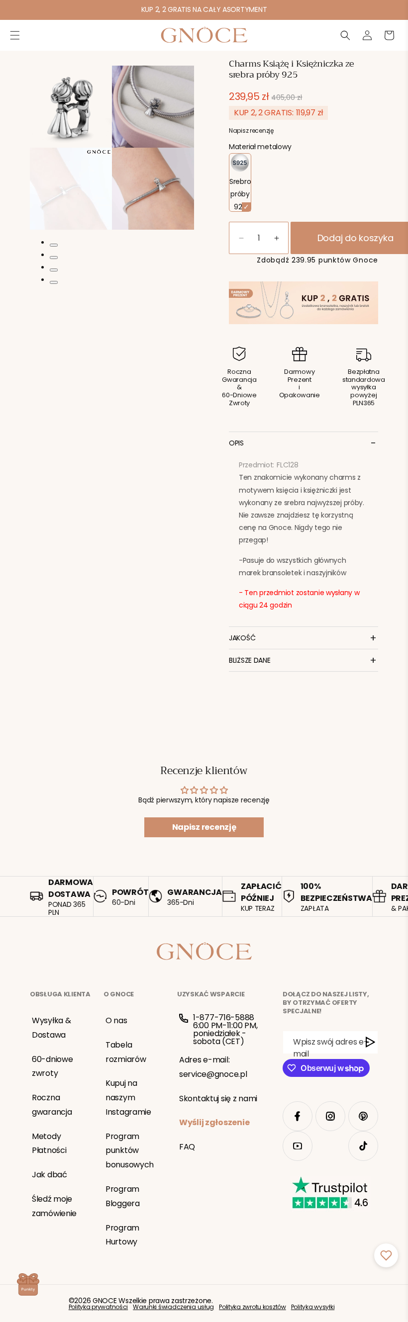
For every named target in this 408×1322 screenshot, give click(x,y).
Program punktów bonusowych (129, 1151)
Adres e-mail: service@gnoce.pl (213, 1067)
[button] (15, 35)
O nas (116, 1020)
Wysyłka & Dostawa (51, 1028)
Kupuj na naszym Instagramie (128, 1097)
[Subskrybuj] (370, 1042)
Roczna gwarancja (52, 1105)
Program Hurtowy (122, 1235)
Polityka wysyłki (313, 1307)
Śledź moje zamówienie (54, 1206)
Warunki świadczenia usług (173, 1307)
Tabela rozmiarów (125, 1052)
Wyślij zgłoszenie (214, 1122)
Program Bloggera (122, 1196)
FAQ (187, 1146)
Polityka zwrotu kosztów (252, 1307)
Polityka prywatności (98, 1307)
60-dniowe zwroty (52, 1066)
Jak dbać (49, 1174)
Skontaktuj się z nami (218, 1098)
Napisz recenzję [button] (204, 827)
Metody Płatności (49, 1143)
